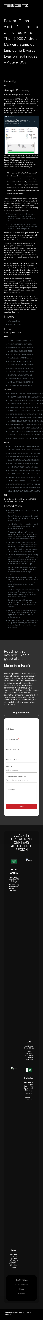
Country (9, 766)
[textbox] (20, 770)
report (9, 199)
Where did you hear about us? (16, 776)
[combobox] (21, 770)
